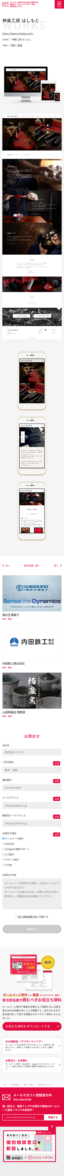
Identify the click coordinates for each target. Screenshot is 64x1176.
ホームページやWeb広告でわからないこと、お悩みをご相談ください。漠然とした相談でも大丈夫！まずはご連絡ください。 (29, 1045)
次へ (7, 565)
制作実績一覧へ (32, 565)
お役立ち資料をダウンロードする (28, 1026)
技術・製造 (16, 45)
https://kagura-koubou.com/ (17, 33)
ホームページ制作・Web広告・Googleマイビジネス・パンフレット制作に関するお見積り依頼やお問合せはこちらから (30, 1064)
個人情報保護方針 (27, 916)
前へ (56, 565)
